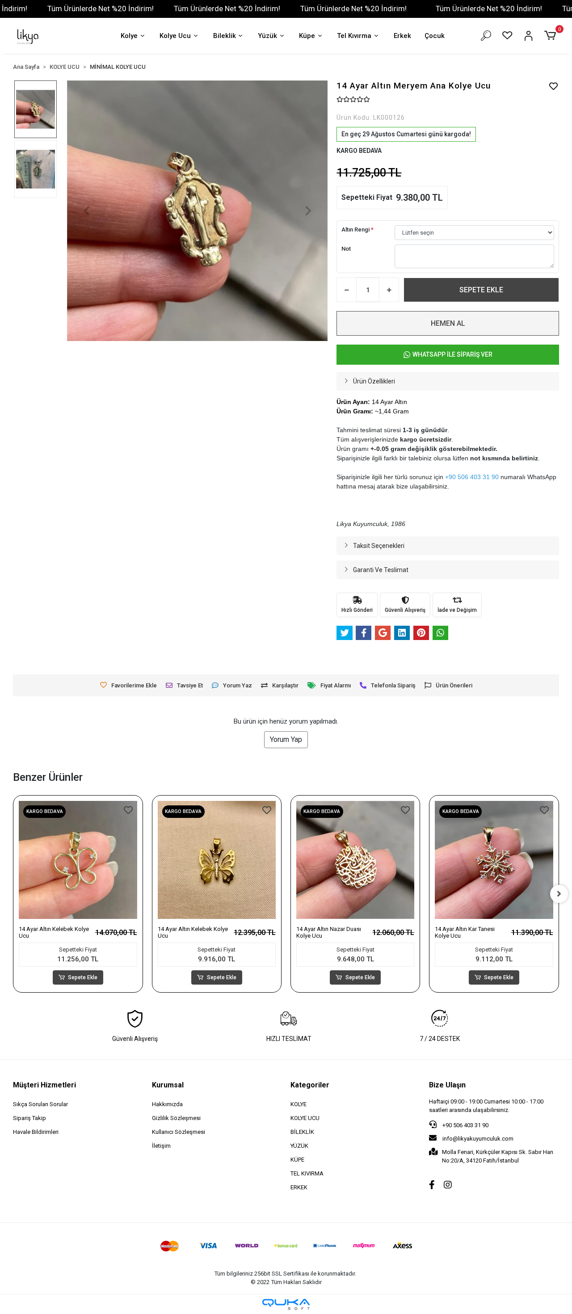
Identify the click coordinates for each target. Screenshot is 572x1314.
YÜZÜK (299, 1145)
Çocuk (435, 36)
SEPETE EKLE (481, 290)
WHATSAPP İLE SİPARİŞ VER (452, 354)
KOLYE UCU (305, 1118)
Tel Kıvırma (354, 36)
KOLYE (298, 1104)
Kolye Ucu (175, 36)
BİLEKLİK (302, 1132)
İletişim (161, 1145)
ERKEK (298, 1187)
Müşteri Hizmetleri (44, 1085)
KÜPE (297, 1159)
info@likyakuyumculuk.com (477, 1138)
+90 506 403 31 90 (464, 1125)
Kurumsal (168, 1085)
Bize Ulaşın (447, 1085)
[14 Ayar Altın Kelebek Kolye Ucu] (78, 860)
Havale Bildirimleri (36, 1132)
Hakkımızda (167, 1104)
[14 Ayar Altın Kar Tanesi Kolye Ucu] (494, 860)
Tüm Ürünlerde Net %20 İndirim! (100, 8)
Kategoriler (309, 1085)
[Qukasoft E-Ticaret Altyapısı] (286, 1304)
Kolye (129, 36)
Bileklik (224, 36)
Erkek (402, 36)
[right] (559, 894)
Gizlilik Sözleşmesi (176, 1118)
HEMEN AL (448, 323)
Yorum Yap (286, 739)
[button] (551, 35)
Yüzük (267, 36)
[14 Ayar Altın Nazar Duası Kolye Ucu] (355, 860)
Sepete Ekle (82, 977)
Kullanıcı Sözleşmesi (178, 1132)
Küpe (307, 36)
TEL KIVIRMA (307, 1173)
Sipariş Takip (29, 1118)
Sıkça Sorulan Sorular (40, 1104)
